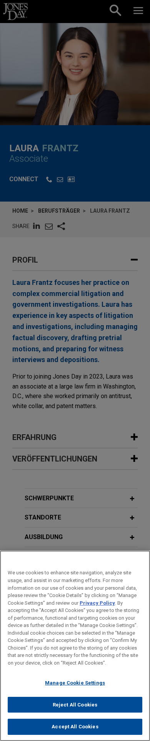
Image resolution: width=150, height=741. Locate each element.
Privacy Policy (97, 603)
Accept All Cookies (75, 726)
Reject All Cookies (75, 705)
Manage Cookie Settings (75, 683)
